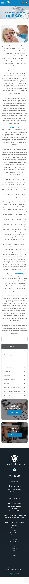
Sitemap (21, 569)
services (6, 363)
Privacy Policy (15, 569)
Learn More (14, 412)
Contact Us (14, 435)
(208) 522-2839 (16, 513)
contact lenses (8, 367)
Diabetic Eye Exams (14, 493)
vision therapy (8, 355)
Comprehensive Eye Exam (14, 489)
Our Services (14, 481)
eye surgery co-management (12, 387)
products (6, 383)
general (6, 359)
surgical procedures (9, 379)
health (5, 351)
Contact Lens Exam (14, 491)
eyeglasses (7, 371)
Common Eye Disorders (14, 498)
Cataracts (14, 496)
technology (7, 395)
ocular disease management (12, 391)
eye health (7, 375)
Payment (14, 479)
